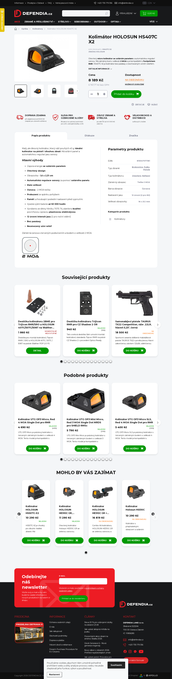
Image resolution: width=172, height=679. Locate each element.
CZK (150, 3)
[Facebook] (125, 651)
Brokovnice (137, 167)
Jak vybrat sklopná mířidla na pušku (96, 630)
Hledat (107, 13)
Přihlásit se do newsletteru (73, 598)
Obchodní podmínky (58, 636)
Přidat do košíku (124, 94)
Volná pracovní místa (64, 3)
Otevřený (136, 176)
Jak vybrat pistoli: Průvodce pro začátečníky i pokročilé (98, 658)
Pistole (146, 169)
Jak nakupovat (55, 631)
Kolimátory (119, 219)
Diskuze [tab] (89, 135)
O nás (51, 627)
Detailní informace (99, 69)
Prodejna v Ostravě (35, 3)
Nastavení (54, 674)
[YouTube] (141, 651)
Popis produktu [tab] (41, 135)
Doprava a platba (56, 640)
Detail (37, 350)
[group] (36, 514)
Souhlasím (116, 665)
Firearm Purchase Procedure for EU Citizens (63, 650)
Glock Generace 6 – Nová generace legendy (95, 644)
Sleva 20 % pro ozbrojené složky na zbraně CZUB (98, 623)
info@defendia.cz (135, 640)
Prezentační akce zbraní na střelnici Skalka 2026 (96, 637)
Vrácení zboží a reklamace (60, 645)
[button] (61, 361)
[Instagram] (130, 651)
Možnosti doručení (134, 84)
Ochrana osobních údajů (59, 622)
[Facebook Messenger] (135, 651)
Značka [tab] (133, 135)
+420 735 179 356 (135, 645)
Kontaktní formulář (135, 660)
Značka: (97, 52)
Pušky (146, 167)
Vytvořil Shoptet (131, 675)
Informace (19, 3)
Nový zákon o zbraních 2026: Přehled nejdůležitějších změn (97, 651)
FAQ (50, 3)
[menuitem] (18, 22)
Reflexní (146, 176)
